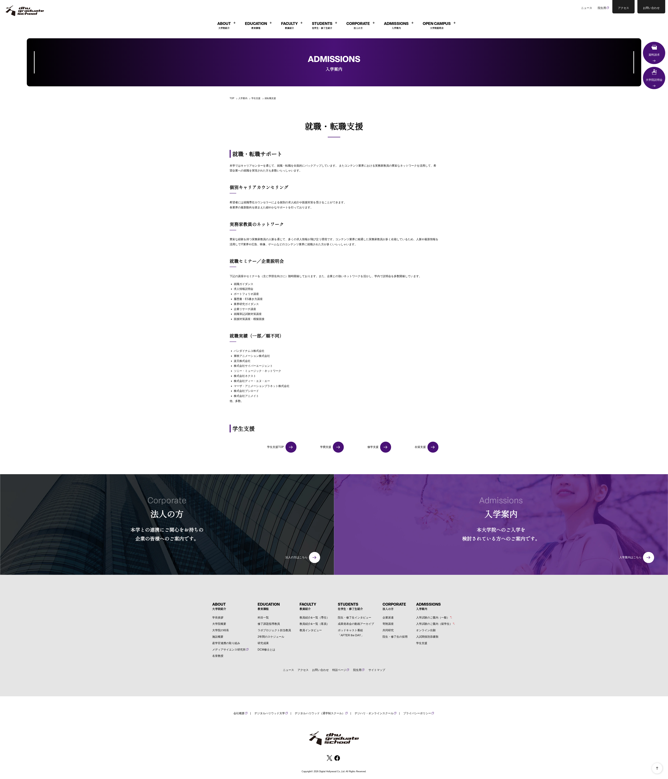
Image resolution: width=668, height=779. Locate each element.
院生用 (602, 7)
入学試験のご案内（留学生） (434, 623)
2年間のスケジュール (271, 636)
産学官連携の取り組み (226, 643)
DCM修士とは (266, 649)
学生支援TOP (275, 446)
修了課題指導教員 (269, 623)
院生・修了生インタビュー (354, 617)
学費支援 (325, 446)
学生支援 (421, 643)
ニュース (586, 7)
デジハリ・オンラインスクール (374, 713)
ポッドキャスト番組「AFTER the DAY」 (351, 633)
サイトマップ (376, 669)
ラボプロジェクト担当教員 (274, 630)
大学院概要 (219, 623)
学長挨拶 (217, 617)
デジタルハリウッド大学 (269, 713)
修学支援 (373, 446)
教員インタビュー (311, 630)
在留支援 (420, 446)
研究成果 (263, 643)
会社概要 (239, 713)
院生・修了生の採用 (395, 636)
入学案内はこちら (630, 557)
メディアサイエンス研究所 (229, 649)
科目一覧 (263, 617)
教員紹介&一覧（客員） (314, 623)
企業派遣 (388, 617)
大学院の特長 (220, 630)
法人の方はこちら (296, 557)
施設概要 (217, 636)
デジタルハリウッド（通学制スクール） (320, 713)
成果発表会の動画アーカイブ (356, 623)
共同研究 (388, 630)
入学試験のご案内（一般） (433, 617)
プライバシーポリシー (417, 713)
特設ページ (339, 669)
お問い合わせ (320, 669)
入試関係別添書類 (427, 636)
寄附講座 (388, 623)
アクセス (303, 669)
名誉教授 (217, 655)
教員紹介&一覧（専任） (314, 617)
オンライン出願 (426, 630)
